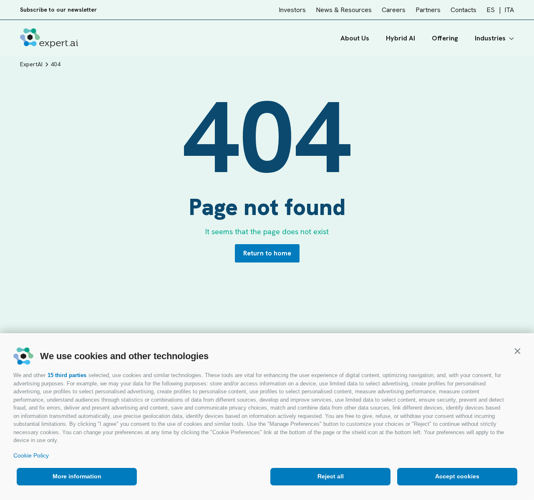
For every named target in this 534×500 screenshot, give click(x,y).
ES (490, 10)
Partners (428, 9)
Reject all (330, 476)
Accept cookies (457, 476)
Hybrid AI (400, 38)
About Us (354, 38)
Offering (445, 38)
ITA (509, 10)
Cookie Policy (31, 455)
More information (77, 476)
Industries (490, 38)
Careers (394, 9)
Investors (292, 9)
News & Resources (344, 9)
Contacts (463, 9)
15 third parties (67, 375)
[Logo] (49, 38)
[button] (517, 351)
